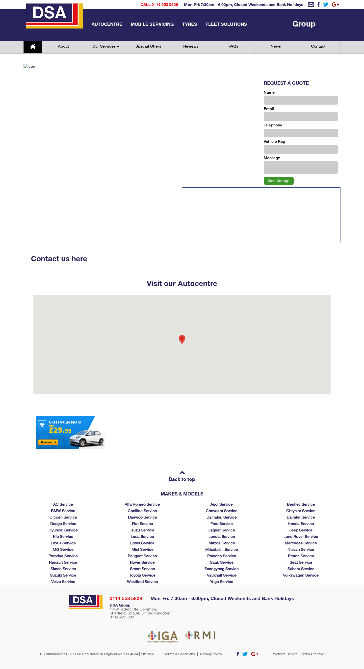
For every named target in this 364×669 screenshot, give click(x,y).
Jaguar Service (221, 529)
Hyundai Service (63, 529)
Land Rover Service (301, 536)
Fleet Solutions (226, 24)
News (276, 46)
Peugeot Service (142, 555)
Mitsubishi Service (221, 549)
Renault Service (63, 562)
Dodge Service (63, 523)
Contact (318, 46)
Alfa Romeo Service (142, 504)
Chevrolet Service (221, 510)
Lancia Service (221, 536)
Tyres (189, 24)
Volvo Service (63, 581)
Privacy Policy (211, 654)
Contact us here (59, 258)
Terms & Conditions (180, 654)
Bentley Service (301, 504)
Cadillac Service (142, 510)
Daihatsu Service (222, 517)
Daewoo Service (142, 517)
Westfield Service (142, 581)
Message (272, 157)
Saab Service (222, 562)
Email (269, 108)
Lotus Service (142, 542)
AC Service (63, 504)
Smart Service (142, 568)
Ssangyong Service (222, 568)
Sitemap (147, 654)
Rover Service (142, 562)
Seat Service (301, 562)
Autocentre (107, 24)
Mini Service (142, 549)
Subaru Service (300, 568)
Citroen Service (63, 517)
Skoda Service (63, 568)
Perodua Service (63, 555)
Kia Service (63, 536)
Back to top (182, 479)
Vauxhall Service (221, 575)
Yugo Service (221, 581)
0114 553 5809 (126, 598)
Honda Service (301, 523)
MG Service (63, 549)
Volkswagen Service (301, 575)
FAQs (233, 46)
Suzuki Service (63, 575)
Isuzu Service (142, 529)
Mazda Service (221, 542)
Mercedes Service (301, 542)
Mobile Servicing (152, 24)
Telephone (273, 125)
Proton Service (301, 555)
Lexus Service (63, 542)
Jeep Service (300, 529)
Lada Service (142, 536)
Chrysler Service (300, 510)
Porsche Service (221, 555)
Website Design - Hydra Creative (298, 654)
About (63, 46)
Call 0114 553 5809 (159, 4)
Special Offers (148, 46)
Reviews (190, 46)
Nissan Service (300, 549)
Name (269, 92)
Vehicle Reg (274, 141)
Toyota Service (143, 575)
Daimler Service (301, 517)
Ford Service (221, 523)
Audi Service (221, 504)
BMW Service (63, 510)
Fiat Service (142, 523)
